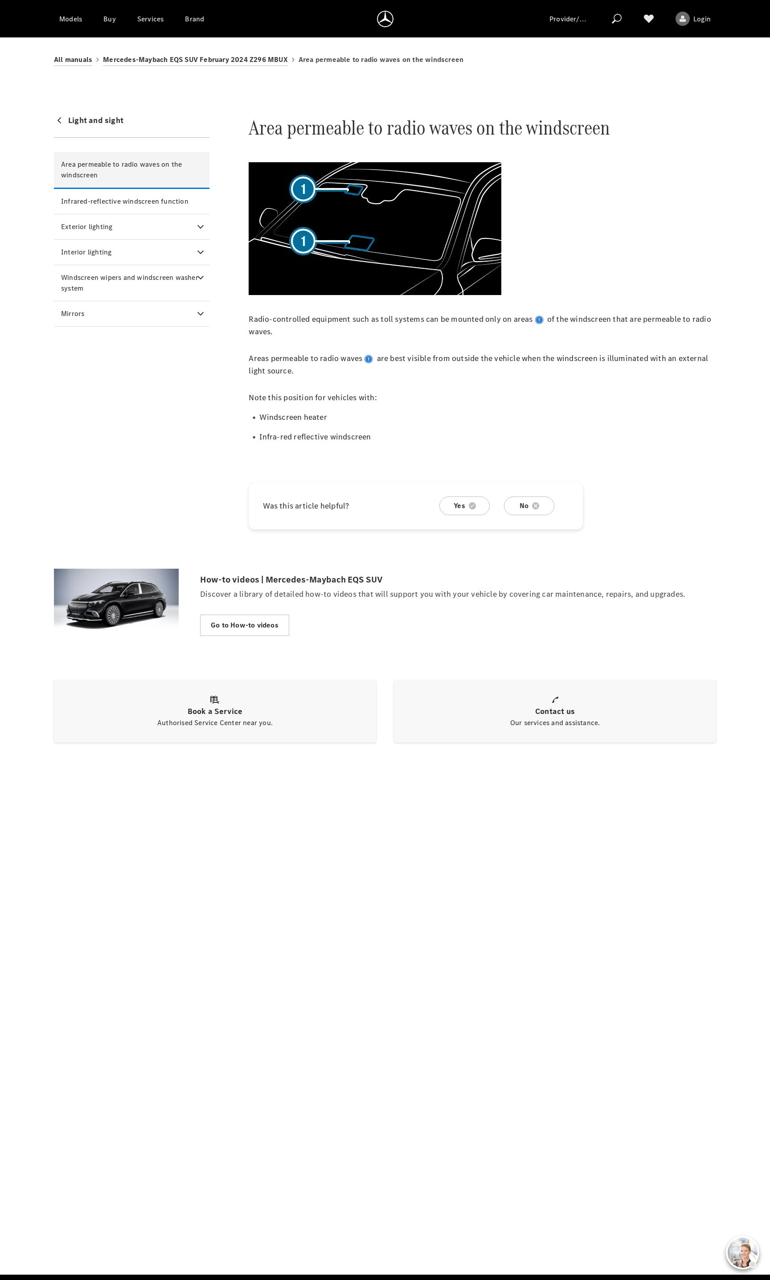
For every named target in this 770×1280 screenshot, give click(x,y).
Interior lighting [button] (86, 252)
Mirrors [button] (72, 313)
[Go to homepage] (385, 18)
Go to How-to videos (245, 625)
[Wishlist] (649, 19)
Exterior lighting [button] (86, 226)
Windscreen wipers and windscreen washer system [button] (129, 283)
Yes (459, 505)
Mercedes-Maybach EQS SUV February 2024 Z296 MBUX (195, 59)
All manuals (73, 59)
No (524, 505)
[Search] (617, 19)
